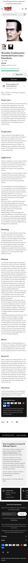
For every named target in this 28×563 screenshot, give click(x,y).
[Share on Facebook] (7, 422)
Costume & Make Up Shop (12, 558)
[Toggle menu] (2, 9)
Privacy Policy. (14, 520)
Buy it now (14, 79)
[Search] (25, 14)
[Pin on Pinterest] (17, 422)
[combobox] (14, 14)
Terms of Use (21, 518)
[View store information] (24, 86)
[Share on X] (12, 422)
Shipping (3, 65)
